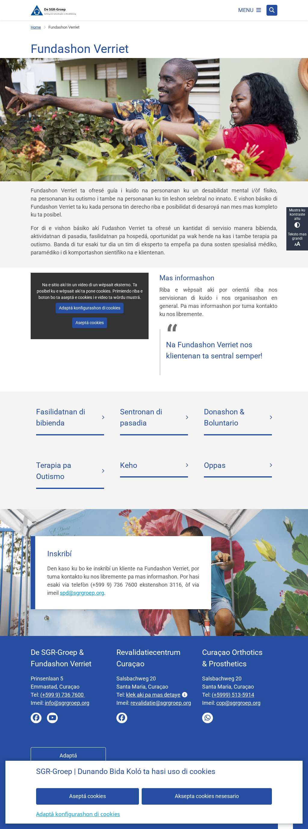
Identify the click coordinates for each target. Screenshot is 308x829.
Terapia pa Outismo (53, 471)
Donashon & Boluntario (224, 417)
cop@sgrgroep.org (238, 703)
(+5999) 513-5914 (233, 695)
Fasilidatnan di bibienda (60, 417)
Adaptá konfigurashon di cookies (78, 814)
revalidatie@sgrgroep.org (161, 703)
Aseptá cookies (87, 796)
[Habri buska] (271, 10)
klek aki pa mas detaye (153, 695)
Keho (128, 465)
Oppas (215, 465)
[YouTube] (52, 718)
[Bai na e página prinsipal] (53, 10)
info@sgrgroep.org (67, 703)
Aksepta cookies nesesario (207, 796)
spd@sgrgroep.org (82, 593)
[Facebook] (36, 718)
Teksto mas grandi (297, 236)
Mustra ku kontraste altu (297, 214)
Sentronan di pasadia (141, 417)
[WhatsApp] (207, 718)
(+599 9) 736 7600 (62, 695)
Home (36, 27)
